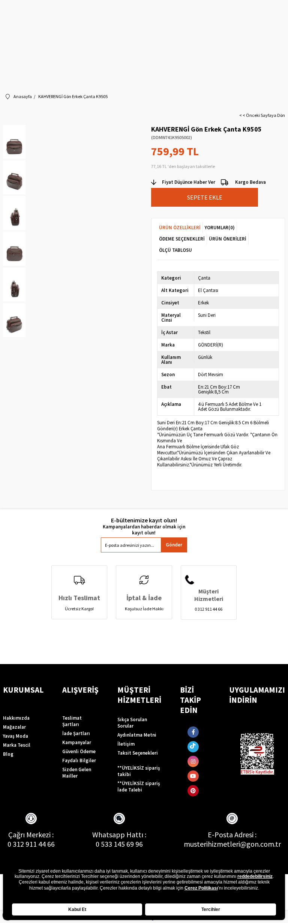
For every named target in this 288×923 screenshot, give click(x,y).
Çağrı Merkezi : (31, 834)
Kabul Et (77, 909)
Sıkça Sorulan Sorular (132, 722)
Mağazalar (14, 727)
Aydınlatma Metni (136, 735)
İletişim (126, 744)
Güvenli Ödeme (79, 751)
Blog (8, 754)
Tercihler (210, 909)
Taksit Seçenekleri (137, 753)
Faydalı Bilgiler (79, 760)
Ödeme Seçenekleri (182, 239)
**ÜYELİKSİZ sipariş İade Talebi (138, 786)
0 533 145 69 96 (119, 844)
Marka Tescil (16, 745)
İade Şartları (76, 733)
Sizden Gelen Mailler (76, 772)
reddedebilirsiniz (255, 876)
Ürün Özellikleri (180, 227)
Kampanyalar (76, 742)
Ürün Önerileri (227, 239)
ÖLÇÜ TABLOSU (175, 250)
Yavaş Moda (15, 736)
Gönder (174, 545)
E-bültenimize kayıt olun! (144, 520)
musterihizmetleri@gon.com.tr (232, 844)
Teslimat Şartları (72, 721)
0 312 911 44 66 (31, 844)
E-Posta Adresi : (232, 834)
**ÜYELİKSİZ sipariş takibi (138, 771)
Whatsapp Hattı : (119, 834)
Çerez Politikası (201, 888)
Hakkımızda (16, 718)
